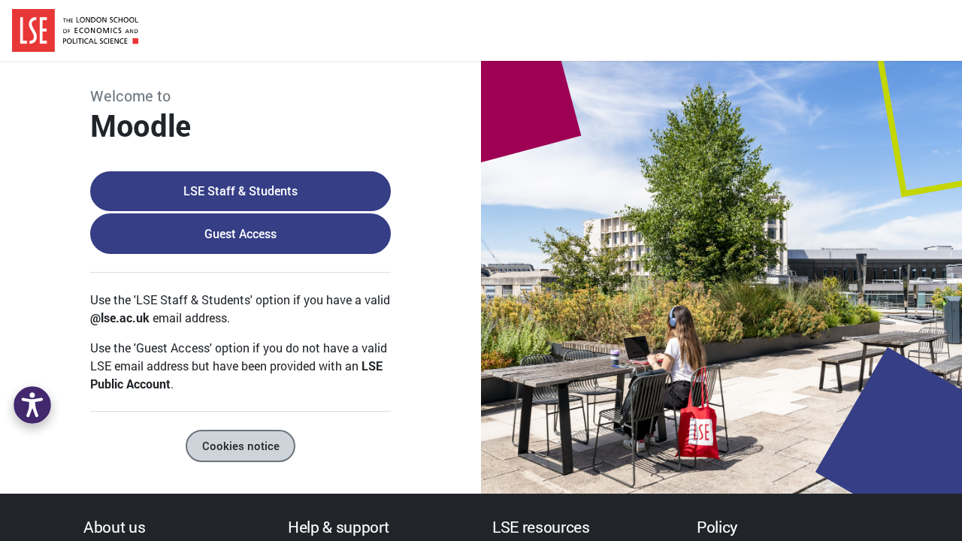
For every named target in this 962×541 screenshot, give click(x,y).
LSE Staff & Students (240, 190)
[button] (32, 405)
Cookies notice (241, 445)
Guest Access (240, 233)
